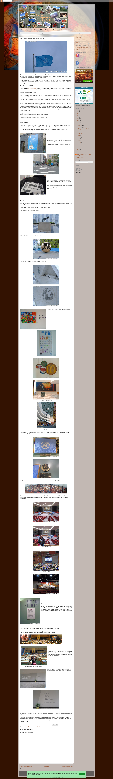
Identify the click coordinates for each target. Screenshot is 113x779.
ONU (27, 726)
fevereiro (80, 144)
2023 (78, 113)
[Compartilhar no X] (55, 725)
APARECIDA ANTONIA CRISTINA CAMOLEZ (84, 155)
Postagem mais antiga (66, 766)
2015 (78, 147)
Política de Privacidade (80, 39)
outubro (79, 131)
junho (79, 137)
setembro (80, 133)
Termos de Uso (78, 40)
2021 (78, 115)
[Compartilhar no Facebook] (56, 725)
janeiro (79, 145)
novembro (80, 127)
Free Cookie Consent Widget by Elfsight (56, 777)
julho (79, 135)
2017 (78, 122)
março (79, 142)
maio (79, 138)
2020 (78, 117)
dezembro (80, 125)
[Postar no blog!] (53, 725)
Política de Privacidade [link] (36, 774)
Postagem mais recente (27, 766)
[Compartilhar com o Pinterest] (57, 725)
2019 (78, 118)
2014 (78, 149)
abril (79, 140)
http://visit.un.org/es (32, 88)
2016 (78, 123)
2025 (78, 110)
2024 (78, 111)
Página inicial (46, 766)
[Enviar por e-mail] (52, 725)
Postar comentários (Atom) (29, 768)
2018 (78, 120)
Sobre (76, 42)
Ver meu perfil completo (80, 157)
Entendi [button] (81, 773)
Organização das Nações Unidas (35, 726)
